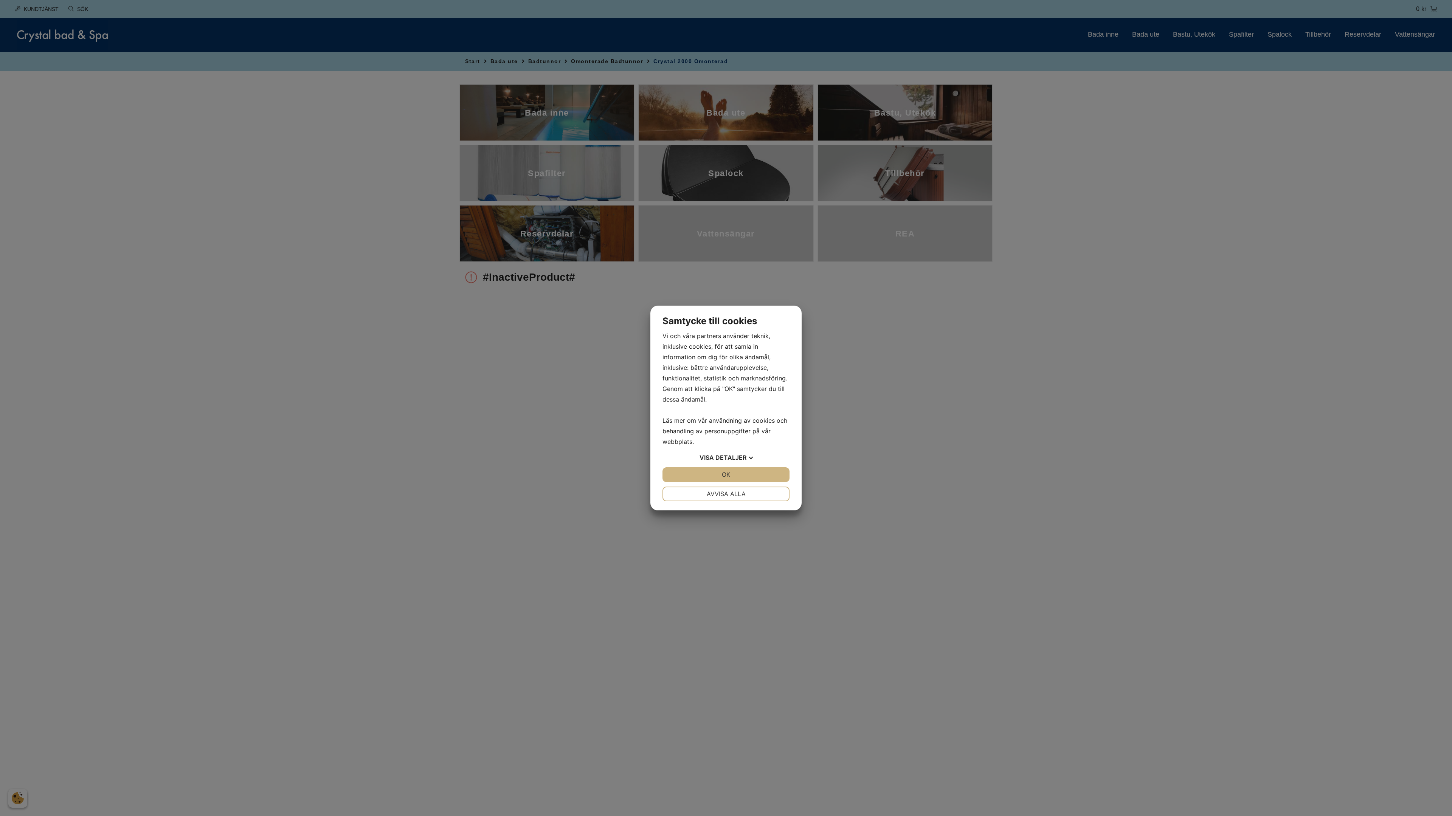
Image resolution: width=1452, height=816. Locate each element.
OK (726, 474)
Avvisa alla (726, 494)
